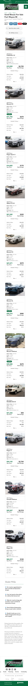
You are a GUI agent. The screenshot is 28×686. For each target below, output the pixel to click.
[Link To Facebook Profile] (7, 669)
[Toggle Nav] (26, 7)
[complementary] (23, 681)
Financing (10, 671)
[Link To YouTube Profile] (12, 669)
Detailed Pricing (14, 70)
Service (17, 671)
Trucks (4, 671)
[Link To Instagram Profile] (15, 669)
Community (24, 671)
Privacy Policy (12, 679)
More (14, 81)
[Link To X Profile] (9, 669)
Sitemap (7, 679)
